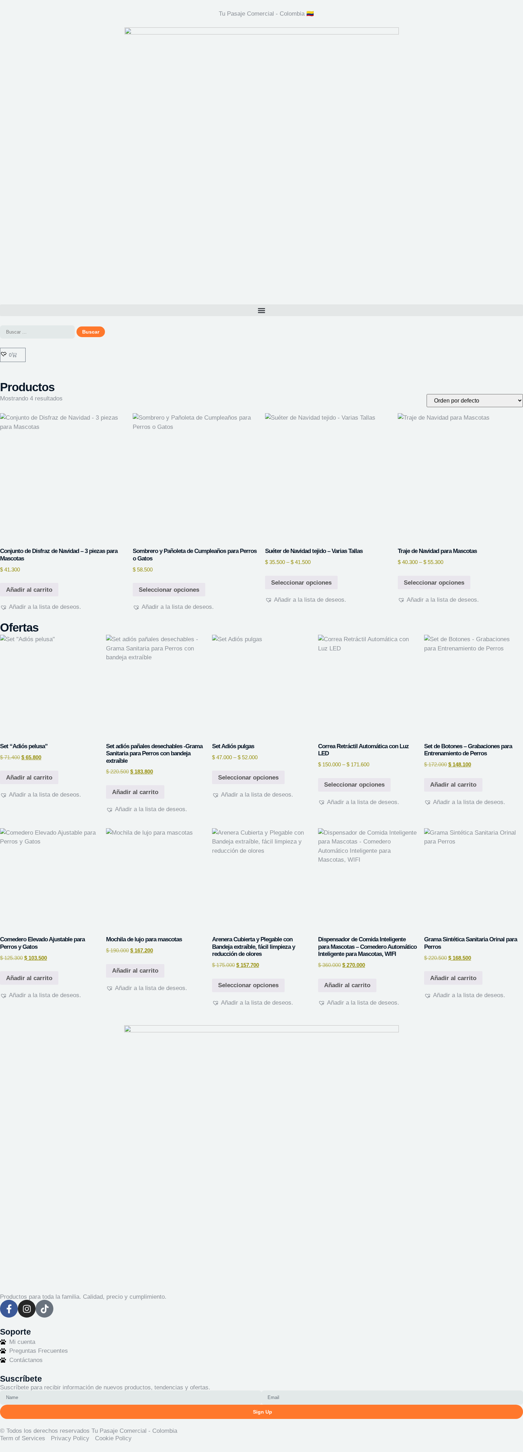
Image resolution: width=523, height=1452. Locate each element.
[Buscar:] (37, 332)
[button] (261, 310)
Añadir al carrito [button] (29, 589)
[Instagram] (27, 1309)
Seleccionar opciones (169, 589)
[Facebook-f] (9, 1309)
